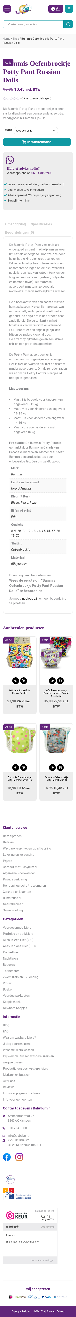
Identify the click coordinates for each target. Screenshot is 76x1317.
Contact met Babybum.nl (20, 867)
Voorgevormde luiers (17, 927)
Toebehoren (11, 971)
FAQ (6, 1031)
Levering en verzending (18, 854)
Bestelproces (12, 836)
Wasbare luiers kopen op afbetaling (27, 848)
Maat (8, 130)
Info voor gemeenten (17, 1099)
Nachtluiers (11, 958)
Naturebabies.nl (13, 904)
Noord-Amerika (21, 488)
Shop (16, 38)
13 (33, 531)
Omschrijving (15, 224)
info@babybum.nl (19, 1136)
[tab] (15, 224)
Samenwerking (13, 910)
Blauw (15, 502)
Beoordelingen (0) (19, 232)
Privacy (61, 1311)
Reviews (8, 1087)
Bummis (17, 474)
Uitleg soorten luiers (17, 1044)
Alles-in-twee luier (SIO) (19, 946)
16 (48, 531)
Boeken (8, 989)
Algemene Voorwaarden (19, 873)
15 (43, 531)
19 (13, 535)
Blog (6, 1025)
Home (6, 38)
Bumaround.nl (12, 898)
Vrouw (7, 983)
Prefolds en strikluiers (18, 934)
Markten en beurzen (16, 1075)
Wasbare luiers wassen (18, 1050)
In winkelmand (39, 142)
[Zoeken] (68, 24)
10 (19, 531)
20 (17, 535)
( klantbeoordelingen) (35, 98)
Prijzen (7, 861)
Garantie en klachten (17, 892)
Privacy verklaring (15, 879)
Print (14, 517)
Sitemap (51, 1311)
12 (29, 531)
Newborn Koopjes (15, 1008)
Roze (33, 502)
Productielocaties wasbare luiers (25, 1068)
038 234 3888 (17, 1128)
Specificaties (41, 224)
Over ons (9, 1081)
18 (58, 531)
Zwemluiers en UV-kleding (20, 977)
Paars (24, 502)
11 (24, 531)
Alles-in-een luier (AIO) (18, 940)
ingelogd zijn (30, 598)
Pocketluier (11, 952)
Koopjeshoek (12, 1002)
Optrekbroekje (20, 549)
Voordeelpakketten (16, 995)
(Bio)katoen (19, 564)
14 (38, 531)
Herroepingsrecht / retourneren (24, 885)
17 (53, 531)
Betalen (8, 842)
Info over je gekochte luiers (22, 1093)
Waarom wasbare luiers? (19, 1037)
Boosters (9, 965)
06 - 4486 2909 (41, 173)
